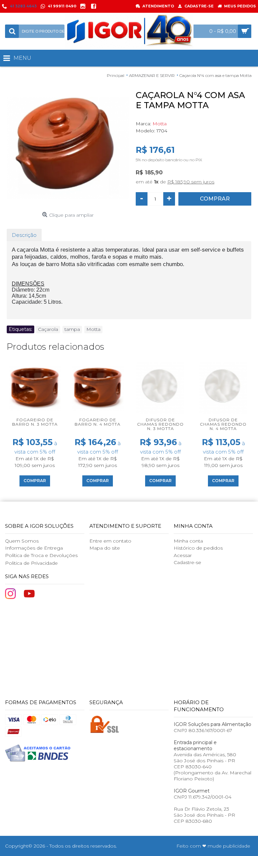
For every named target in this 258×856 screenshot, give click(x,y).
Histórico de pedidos (198, 548)
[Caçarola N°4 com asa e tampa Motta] (68, 148)
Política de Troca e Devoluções (41, 555)
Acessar (183, 555)
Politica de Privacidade (31, 563)
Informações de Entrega (34, 548)
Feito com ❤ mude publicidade (213, 846)
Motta (160, 124)
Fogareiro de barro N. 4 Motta (98, 422)
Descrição (24, 235)
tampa (72, 329)
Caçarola (48, 329)
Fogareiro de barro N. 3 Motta (35, 422)
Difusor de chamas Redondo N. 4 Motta (223, 424)
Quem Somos (22, 541)
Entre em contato (110, 541)
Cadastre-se (187, 562)
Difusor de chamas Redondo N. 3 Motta (160, 424)
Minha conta (188, 541)
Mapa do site (104, 548)
